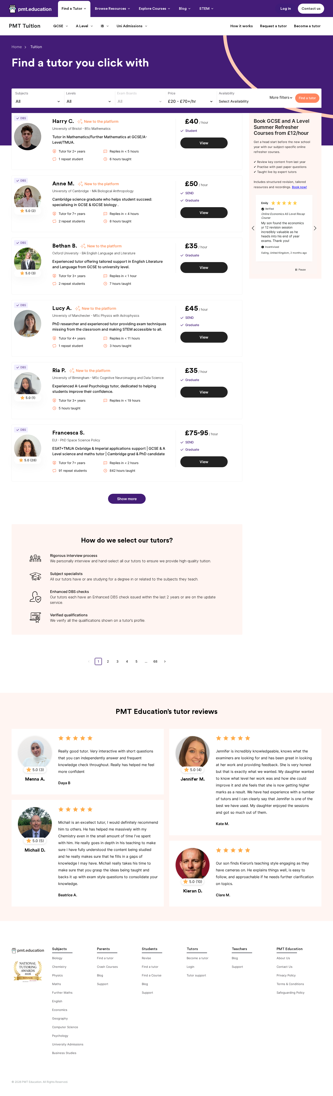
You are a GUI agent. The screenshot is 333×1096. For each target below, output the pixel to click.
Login (190, 966)
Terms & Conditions (290, 984)
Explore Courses (152, 8)
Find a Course (152, 975)
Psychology (60, 1035)
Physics (57, 975)
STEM (204, 8)
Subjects (21, 93)
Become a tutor (307, 26)
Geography (60, 1018)
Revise (146, 958)
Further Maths (62, 992)
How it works (241, 26)
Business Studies (64, 1053)
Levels (71, 93)
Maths (56, 984)
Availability (226, 93)
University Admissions (67, 1044)
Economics (59, 1010)
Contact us (311, 8)
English (57, 1001)
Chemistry (59, 966)
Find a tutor (105, 958)
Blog (183, 8)
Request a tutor (273, 26)
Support (102, 984)
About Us (283, 958)
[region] (284, 228)
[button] (253, 228)
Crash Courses (107, 966)
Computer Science (65, 1027)
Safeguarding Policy (290, 992)
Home (17, 46)
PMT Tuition (25, 26)
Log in (285, 8)
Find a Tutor (72, 8)
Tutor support (196, 975)
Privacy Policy (286, 975)
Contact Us (284, 966)
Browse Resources (110, 8)
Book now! (299, 187)
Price (171, 93)
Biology (57, 958)
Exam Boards (127, 93)
